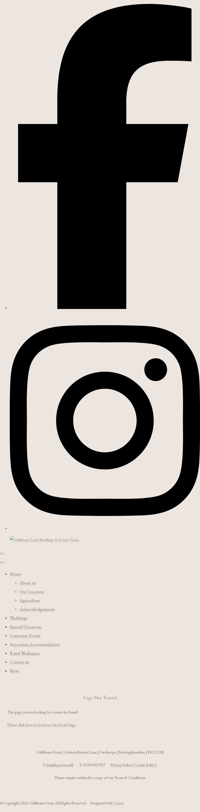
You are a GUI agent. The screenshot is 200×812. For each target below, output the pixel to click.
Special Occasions (26, 627)
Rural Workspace (25, 653)
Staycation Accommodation (35, 644)
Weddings (18, 618)
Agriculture (30, 600)
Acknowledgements (37, 609)
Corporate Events (25, 635)
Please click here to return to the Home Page (41, 724)
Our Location (32, 591)
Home (15, 574)
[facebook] (105, 307)
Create (118, 803)
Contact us (19, 662)
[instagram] (105, 528)
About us (28, 583)
